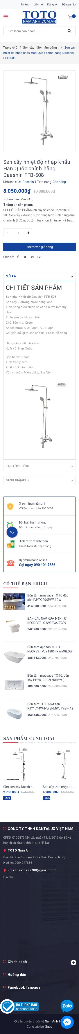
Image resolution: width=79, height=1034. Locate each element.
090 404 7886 (44, 565)
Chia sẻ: (8, 257)
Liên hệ (38, 4)
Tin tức (25, 4)
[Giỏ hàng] (70, 17)
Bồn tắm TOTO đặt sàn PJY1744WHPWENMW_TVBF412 (50, 706)
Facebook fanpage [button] (24, 987)
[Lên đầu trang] (65, 616)
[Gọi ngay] (12, 532)
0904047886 (23, 862)
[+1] (39, 257)
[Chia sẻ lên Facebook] (18, 257)
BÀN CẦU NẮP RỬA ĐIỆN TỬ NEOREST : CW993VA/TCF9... (47, 621)
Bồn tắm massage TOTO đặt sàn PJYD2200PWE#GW (47, 597)
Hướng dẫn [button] (17, 975)
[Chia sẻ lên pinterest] (32, 257)
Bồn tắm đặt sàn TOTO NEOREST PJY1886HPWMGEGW (49, 649)
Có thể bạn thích (25, 583)
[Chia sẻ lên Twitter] (25, 257)
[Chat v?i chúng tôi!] (67, 1022)
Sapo (48, 1026)
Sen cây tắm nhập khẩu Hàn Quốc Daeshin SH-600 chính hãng (59, 787)
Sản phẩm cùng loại (28, 738)
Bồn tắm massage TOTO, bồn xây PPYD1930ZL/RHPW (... (48, 678)
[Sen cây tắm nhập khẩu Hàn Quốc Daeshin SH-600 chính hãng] (59, 764)
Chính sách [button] (17, 962)
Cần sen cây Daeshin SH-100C (19, 787)
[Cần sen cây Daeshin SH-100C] (19, 764)
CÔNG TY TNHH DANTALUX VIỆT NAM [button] (40, 829)
